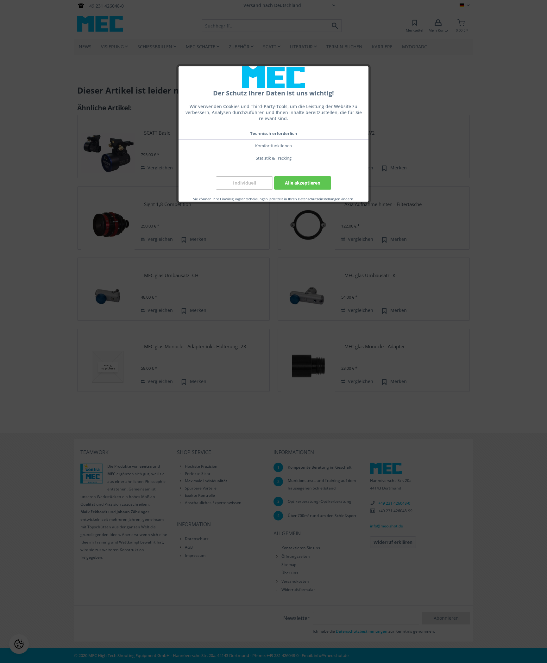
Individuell (244, 183)
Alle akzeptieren (302, 183)
